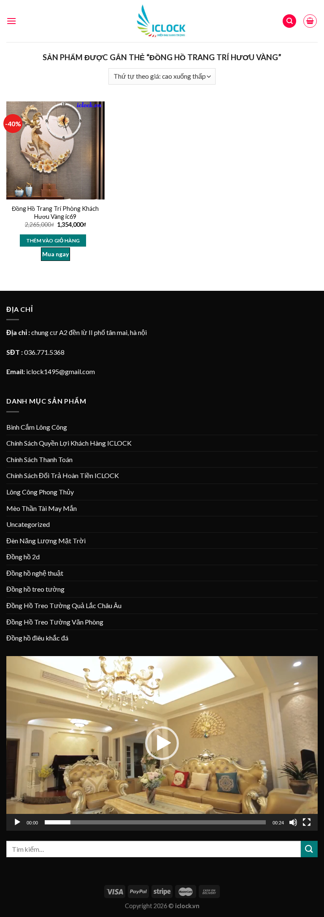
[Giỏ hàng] (310, 21)
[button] (162, 743)
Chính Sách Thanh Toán (39, 459)
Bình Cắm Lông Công (36, 427)
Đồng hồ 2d (23, 557)
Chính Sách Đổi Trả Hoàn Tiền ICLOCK (62, 475)
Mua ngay (55, 254)
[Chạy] (17, 822)
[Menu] (11, 21)
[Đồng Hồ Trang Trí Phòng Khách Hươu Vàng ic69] (55, 150)
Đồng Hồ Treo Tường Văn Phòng (54, 622)
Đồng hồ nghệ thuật (34, 573)
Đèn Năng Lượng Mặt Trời (46, 541)
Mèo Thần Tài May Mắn (41, 508)
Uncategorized (28, 524)
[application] (162, 743)
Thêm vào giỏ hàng (53, 240)
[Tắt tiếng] (293, 822)
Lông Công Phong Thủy (40, 492)
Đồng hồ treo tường (35, 589)
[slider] (155, 822)
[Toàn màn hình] (306, 822)
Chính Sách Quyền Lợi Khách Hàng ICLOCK (69, 443)
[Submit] (309, 849)
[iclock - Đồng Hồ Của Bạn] (162, 21)
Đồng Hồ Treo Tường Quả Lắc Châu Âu (64, 605)
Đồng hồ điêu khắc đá (37, 638)
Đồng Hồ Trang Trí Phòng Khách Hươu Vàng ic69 (55, 212)
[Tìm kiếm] (289, 21)
